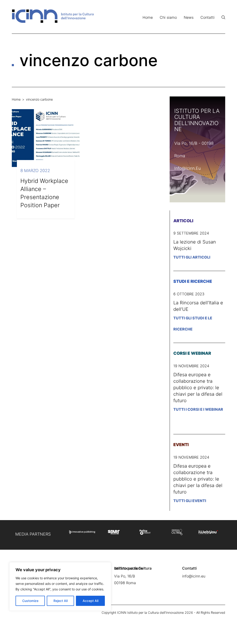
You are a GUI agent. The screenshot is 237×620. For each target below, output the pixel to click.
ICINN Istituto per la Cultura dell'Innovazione (150, 612)
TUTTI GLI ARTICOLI (191, 257)
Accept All (90, 601)
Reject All (60, 601)
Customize (30, 601)
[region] (60, 586)
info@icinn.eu (187, 168)
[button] (223, 17)
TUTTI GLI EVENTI (189, 500)
